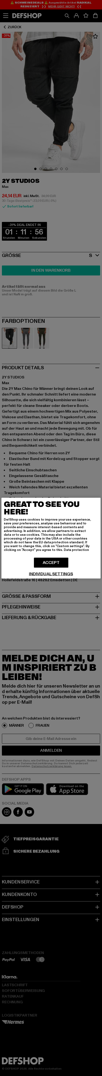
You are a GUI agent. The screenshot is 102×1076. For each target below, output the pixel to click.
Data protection (76, 549)
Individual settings (51, 573)
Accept (51, 562)
